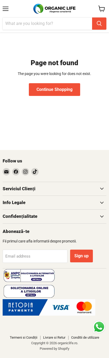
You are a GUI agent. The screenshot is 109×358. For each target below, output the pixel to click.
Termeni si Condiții (23, 337)
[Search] (99, 23)
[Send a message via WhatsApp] (99, 327)
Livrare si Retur (54, 337)
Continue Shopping (54, 89)
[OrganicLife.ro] (49, 314)
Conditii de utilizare (85, 337)
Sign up (81, 255)
